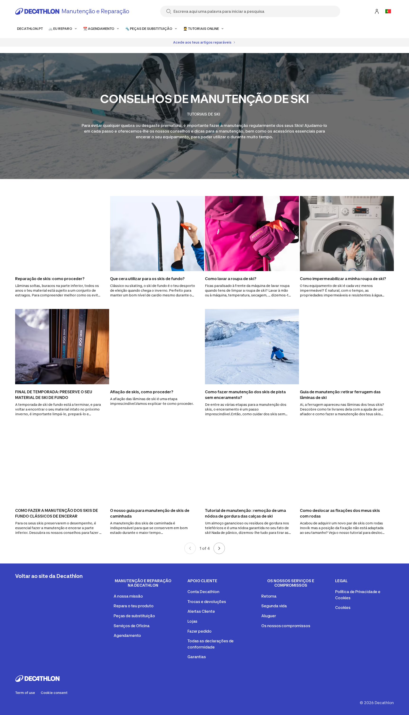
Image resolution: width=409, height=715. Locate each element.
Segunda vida (274, 605)
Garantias (196, 656)
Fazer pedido (199, 631)
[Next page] (219, 548)
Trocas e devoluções (206, 601)
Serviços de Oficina (132, 625)
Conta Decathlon (203, 591)
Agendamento (127, 635)
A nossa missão (128, 596)
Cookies (343, 607)
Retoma (268, 596)
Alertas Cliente (201, 611)
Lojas (192, 621)
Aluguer (268, 615)
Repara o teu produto (134, 605)
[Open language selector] (388, 11)
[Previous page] (190, 548)
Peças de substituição (134, 615)
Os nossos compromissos (285, 625)
